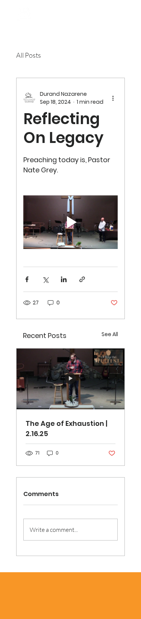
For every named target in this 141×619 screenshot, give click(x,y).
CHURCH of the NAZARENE (49, 25)
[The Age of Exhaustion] (70, 379)
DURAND (61, 15)
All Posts (28, 55)
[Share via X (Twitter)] (45, 279)
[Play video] (70, 222)
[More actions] (113, 98)
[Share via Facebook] (26, 279)
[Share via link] (82, 279)
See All (110, 334)
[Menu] (121, 19)
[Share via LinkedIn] (63, 279)
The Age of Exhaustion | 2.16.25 (66, 428)
